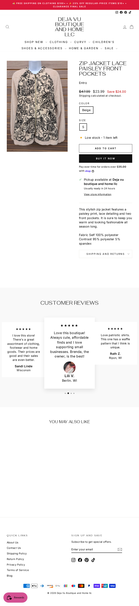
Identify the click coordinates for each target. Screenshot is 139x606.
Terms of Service (18, 570)
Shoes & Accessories (43, 48)
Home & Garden (84, 48)
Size (82, 120)
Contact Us (14, 547)
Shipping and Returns (105, 253)
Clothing (59, 42)
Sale (110, 48)
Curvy (81, 42)
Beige (86, 110)
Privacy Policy (16, 564)
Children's (103, 42)
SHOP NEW (35, 42)
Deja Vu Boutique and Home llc (69, 27)
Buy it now (105, 158)
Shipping (84, 95)
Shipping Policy (17, 553)
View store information (97, 194)
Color (84, 103)
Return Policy (15, 559)
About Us (12, 542)
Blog (10, 575)
